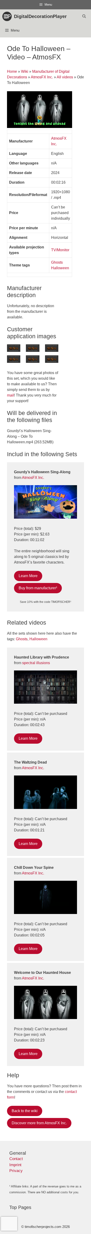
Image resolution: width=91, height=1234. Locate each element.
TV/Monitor (60, 250)
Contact (16, 1159)
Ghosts (57, 262)
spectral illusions (36, 663)
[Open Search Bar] (84, 16)
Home (12, 71)
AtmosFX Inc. (42, 77)
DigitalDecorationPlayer (40, 16)
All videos (65, 77)
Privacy (16, 1170)
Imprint (15, 1165)
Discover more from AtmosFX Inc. (39, 1123)
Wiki (24, 71)
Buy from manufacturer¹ (38, 588)
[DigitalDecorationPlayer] (8, 16)
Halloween (60, 268)
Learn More (28, 576)
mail (10, 395)
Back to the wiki (25, 1111)
